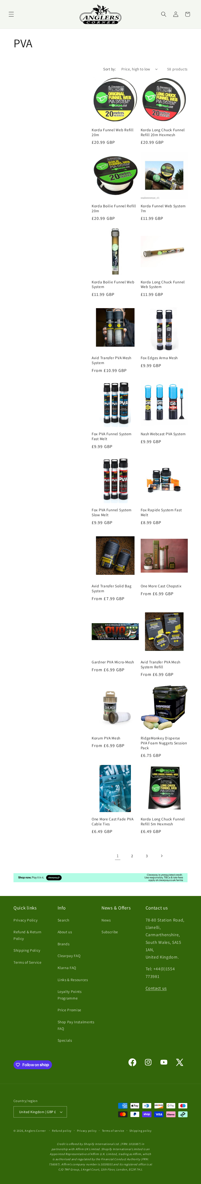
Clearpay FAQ (69, 955)
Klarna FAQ (67, 967)
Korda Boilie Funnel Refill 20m (114, 208)
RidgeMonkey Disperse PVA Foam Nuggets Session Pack (164, 743)
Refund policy (62, 1130)
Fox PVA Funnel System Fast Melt (112, 436)
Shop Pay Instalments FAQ (76, 1025)
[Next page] (161, 856)
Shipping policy (140, 1130)
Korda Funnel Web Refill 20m (113, 132)
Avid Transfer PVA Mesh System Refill (160, 664)
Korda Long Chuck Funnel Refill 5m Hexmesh (163, 821)
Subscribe (109, 931)
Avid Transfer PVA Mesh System (111, 360)
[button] (11, 14)
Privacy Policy (25, 920)
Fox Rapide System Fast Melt (161, 512)
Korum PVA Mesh (106, 738)
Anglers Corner (35, 1130)
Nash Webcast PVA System (163, 434)
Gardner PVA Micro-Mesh (113, 662)
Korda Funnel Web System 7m (163, 208)
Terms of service (113, 1130)
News (106, 920)
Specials (65, 1040)
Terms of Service (27, 962)
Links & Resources (73, 979)
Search (63, 920)
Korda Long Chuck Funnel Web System (163, 284)
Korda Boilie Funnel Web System (113, 284)
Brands (64, 943)
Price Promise (70, 1009)
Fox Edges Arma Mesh (159, 357)
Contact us (156, 988)
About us (65, 931)
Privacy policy (87, 1130)
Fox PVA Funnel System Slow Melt (112, 512)
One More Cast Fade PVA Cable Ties (113, 821)
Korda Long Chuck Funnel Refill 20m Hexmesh (163, 132)
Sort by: (109, 68)
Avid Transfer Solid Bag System (112, 588)
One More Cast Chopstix (161, 586)
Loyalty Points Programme (70, 994)
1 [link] (118, 855)
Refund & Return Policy (27, 935)
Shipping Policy (26, 950)
